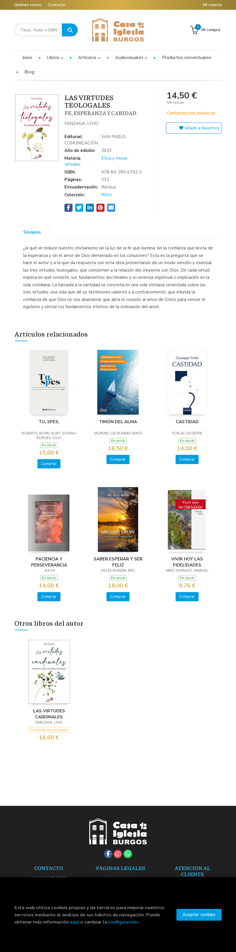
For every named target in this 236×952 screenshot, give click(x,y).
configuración (123, 922)
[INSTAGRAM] (118, 854)
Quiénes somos (27, 4)
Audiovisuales (129, 57)
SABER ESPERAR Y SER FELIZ (118, 562)
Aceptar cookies (199, 914)
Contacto (56, 4)
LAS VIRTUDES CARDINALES (49, 714)
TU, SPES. (49, 422)
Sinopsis (32, 232)
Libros (53, 57)
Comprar (49, 463)
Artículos (88, 57)
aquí (74, 922)
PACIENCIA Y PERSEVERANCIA (49, 562)
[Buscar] (70, 30)
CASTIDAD (187, 422)
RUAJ (106, 195)
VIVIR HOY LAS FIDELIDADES (187, 562)
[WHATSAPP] (127, 854)
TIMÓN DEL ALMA (118, 422)
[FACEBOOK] (108, 854)
